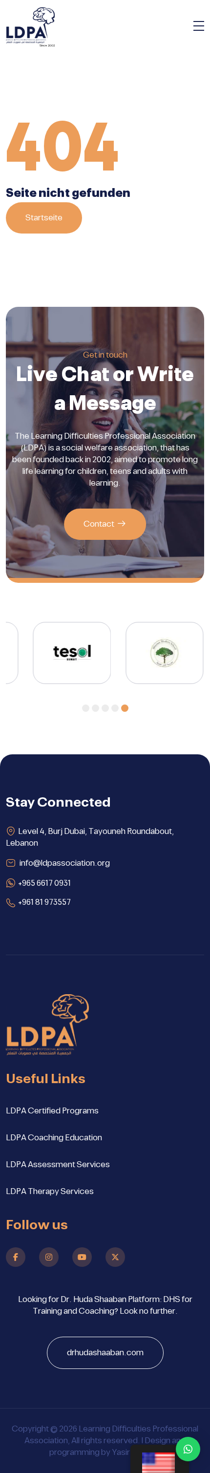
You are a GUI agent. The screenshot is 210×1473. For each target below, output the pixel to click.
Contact (99, 524)
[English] (159, 1459)
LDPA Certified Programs (52, 1111)
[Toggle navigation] (198, 27)
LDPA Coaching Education (54, 1137)
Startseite (44, 218)
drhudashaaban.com (105, 1352)
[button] (85, 708)
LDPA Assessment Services (58, 1164)
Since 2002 (47, 45)
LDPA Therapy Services (50, 1191)
